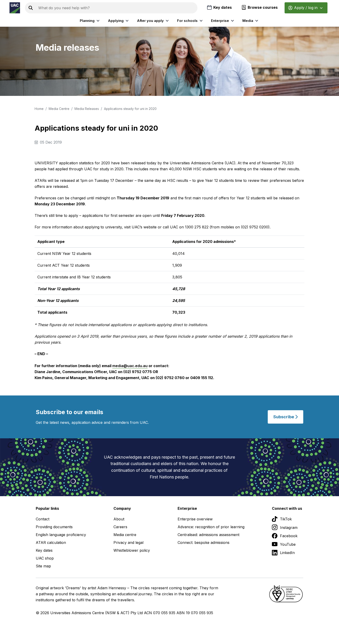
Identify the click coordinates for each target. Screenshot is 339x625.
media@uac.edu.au (130, 365)
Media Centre (59, 109)
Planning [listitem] (87, 20)
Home (39, 109)
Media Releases (86, 109)
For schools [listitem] (187, 20)
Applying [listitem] (116, 20)
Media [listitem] (247, 20)
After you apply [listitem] (150, 20)
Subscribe (284, 416)
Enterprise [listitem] (220, 20)
